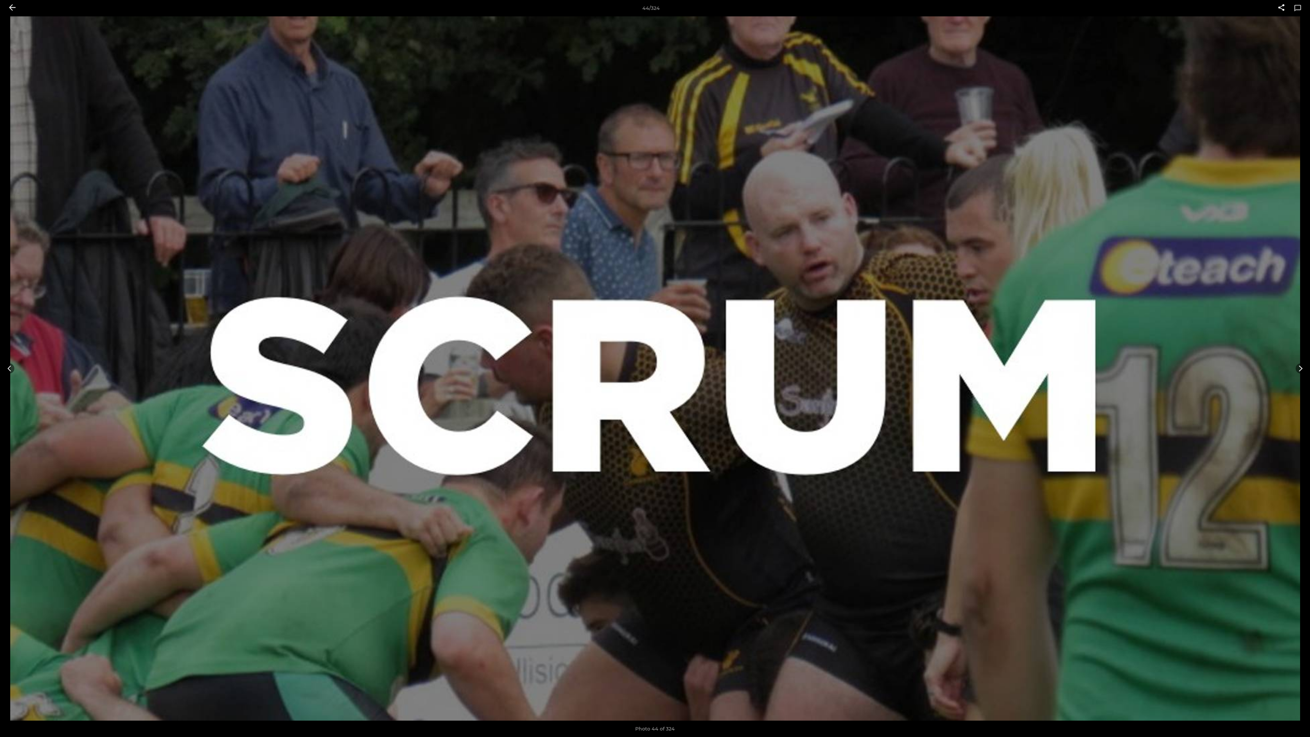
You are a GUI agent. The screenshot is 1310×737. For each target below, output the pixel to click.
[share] (1281, 8)
